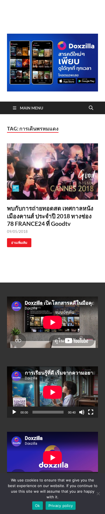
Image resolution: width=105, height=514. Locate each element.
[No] (98, 493)
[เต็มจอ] (91, 412)
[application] (52, 392)
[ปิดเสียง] (82, 412)
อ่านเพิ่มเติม (17, 241)
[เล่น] (14, 412)
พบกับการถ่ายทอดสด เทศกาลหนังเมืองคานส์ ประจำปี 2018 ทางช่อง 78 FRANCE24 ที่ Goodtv (50, 216)
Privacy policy (60, 505)
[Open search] (91, 108)
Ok (37, 505)
